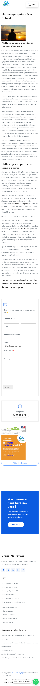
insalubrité (25, 229)
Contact (14, 525)
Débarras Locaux (7, 622)
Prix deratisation (7, 650)
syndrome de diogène (20, 204)
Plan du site (8, 683)
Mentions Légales (30, 680)
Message (7, 359)
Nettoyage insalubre (8, 595)
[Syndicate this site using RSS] (16, 683)
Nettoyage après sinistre (10, 587)
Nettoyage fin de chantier (10, 598)
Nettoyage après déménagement (13, 602)
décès (10, 75)
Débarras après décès (9, 607)
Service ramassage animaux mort (12, 654)
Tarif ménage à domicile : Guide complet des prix (17, 658)
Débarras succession (8, 615)
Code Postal (9, 351)
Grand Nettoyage (17, 673)
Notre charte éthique (12, 680)
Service (7, 343)
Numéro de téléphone (12, 334)
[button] (36, 682)
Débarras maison (7, 611)
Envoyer (8, 387)
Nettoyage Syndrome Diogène (11, 591)
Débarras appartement (9, 618)
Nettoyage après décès (9, 583)
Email (6, 326)
